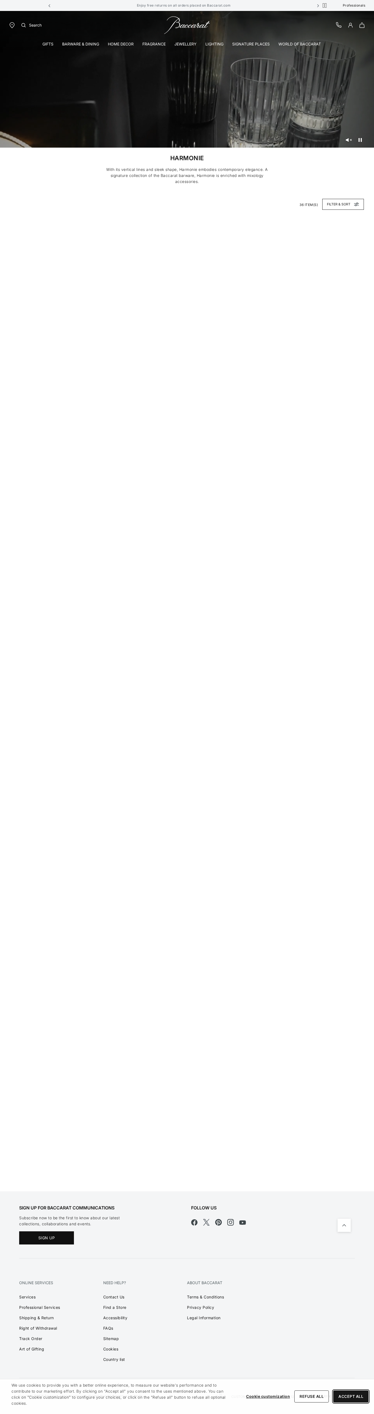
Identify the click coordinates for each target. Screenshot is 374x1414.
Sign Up (46, 1237)
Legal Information (204, 1317)
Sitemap (111, 1338)
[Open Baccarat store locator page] (12, 24)
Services (27, 1297)
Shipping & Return (36, 1317)
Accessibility (115, 1317)
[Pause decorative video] (360, 140)
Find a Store (114, 1307)
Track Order (30, 1338)
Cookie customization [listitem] (268, 1396)
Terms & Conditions (205, 1297)
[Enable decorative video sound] (348, 140)
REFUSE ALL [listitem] (312, 1396)
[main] (187, 601)
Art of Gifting (31, 1349)
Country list (114, 1359)
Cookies (111, 1349)
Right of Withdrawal (38, 1328)
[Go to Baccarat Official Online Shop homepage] (187, 25)
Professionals (354, 5)
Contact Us (114, 1297)
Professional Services (39, 1307)
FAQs (108, 1328)
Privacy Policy (200, 1307)
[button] (49, 5)
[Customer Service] (339, 24)
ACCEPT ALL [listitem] (350, 1396)
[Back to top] (344, 1225)
